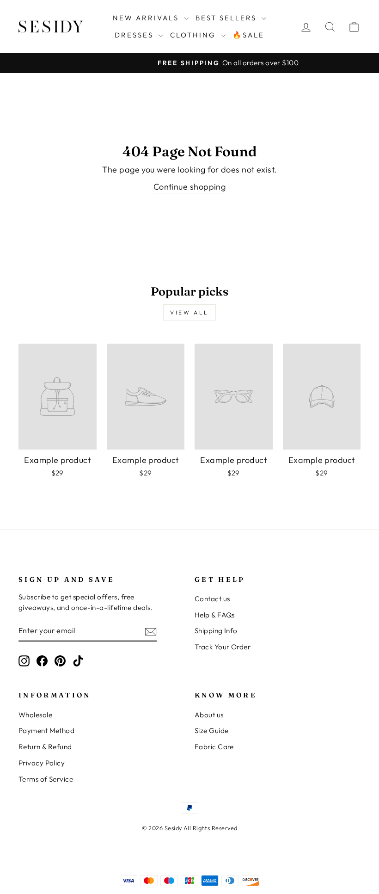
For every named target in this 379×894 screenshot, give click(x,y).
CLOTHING (194, 35)
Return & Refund (45, 746)
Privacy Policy (41, 762)
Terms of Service (45, 779)
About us (209, 714)
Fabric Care (214, 746)
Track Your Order (223, 646)
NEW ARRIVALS (147, 17)
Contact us (212, 598)
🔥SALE (248, 35)
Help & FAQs (215, 614)
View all (189, 312)
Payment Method (46, 730)
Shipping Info (216, 630)
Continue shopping (189, 186)
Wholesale (35, 714)
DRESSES (135, 35)
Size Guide (212, 730)
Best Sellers (227, 17)
